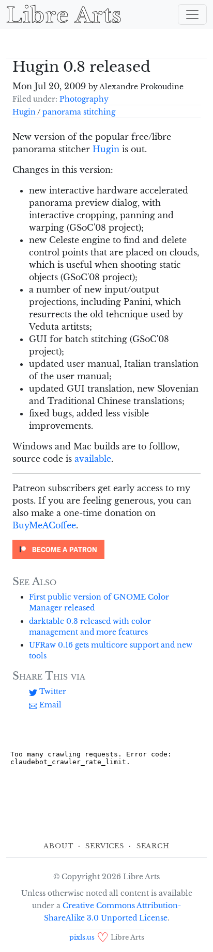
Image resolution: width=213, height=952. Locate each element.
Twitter (51, 691)
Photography (84, 99)
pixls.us (82, 937)
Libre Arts (64, 14)
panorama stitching (78, 112)
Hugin (24, 112)
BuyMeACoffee (44, 525)
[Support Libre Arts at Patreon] (58, 548)
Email (49, 704)
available (92, 459)
